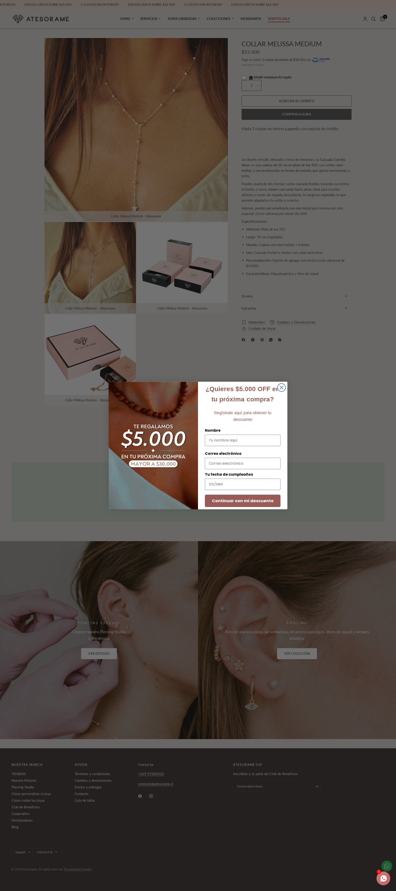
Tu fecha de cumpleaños (229, 474)
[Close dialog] (282, 388)
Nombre (212, 430)
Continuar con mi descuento (243, 501)
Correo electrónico (223, 453)
